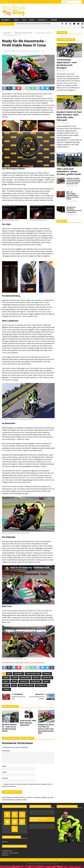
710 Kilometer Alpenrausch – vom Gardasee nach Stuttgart (67, 63)
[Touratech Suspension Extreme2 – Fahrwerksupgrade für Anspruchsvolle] (69, 159)
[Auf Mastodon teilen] (37, 88)
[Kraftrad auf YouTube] (74, 24)
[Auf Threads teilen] (52, 88)
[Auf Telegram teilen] (42, 88)
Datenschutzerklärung (47, 860)
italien (14, 677)
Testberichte (41, 685)
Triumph (6, 689)
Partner (54, 20)
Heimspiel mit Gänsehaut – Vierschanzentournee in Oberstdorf (73, 212)
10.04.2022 (8, 51)
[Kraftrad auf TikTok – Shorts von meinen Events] (82, 24)
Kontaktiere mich (77, 860)
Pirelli (6, 681)
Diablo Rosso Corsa (33, 674)
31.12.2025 (71, 204)
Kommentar (6, 751)
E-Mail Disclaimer (63, 860)
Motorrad (5, 20)
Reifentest (23, 681)
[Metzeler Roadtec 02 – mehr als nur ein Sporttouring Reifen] (10, 716)
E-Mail (4, 772)
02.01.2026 (71, 188)
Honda (6, 677)
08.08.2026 (61, 71)
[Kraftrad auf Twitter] (70, 24)
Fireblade (47, 674)
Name (4, 766)
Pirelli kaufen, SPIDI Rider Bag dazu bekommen (28, 723)
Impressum (34, 860)
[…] (75, 90)
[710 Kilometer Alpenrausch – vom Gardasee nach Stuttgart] (69, 50)
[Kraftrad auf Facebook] (62, 24)
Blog (24, 20)
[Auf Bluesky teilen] (47, 88)
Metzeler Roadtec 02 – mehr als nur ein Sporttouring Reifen (9, 727)
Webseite (5, 778)
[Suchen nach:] (71, 2)
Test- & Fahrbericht (35, 51)
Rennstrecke (35, 681)
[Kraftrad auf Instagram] (66, 24)
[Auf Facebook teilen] (4, 88)
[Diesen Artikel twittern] (9, 88)
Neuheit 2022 (47, 677)
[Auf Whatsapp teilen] (33, 88)
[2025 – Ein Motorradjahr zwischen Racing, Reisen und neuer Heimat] (61, 197)
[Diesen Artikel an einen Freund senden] (23, 88)
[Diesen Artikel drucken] (28, 88)
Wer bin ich (42, 20)
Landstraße (25, 677)
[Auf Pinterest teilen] (18, 88)
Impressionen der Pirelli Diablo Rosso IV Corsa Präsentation (23, 663)
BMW (9, 674)
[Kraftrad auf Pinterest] (78, 24)
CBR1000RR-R (18, 674)
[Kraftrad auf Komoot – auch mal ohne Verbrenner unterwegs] (82, 27)
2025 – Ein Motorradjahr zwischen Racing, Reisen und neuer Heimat (72, 198)
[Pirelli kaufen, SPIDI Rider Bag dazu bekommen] (28, 714)
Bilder (31, 20)
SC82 (13, 685)
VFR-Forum (5, 855)
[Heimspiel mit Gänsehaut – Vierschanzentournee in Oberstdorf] (61, 212)
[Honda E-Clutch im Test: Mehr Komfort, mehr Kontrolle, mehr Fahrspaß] (69, 102)
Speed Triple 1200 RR (26, 685)
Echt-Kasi (5, 842)
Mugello (36, 677)
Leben (16, 20)
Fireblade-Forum (7, 851)
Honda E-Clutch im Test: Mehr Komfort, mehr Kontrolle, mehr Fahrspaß (69, 116)
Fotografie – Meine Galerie (10, 853)
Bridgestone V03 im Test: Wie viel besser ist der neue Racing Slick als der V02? (46, 728)
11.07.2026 (61, 123)
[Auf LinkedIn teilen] (14, 88)
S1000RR (6, 685)
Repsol (46, 681)
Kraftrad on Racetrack (21, 51)
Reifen (14, 681)
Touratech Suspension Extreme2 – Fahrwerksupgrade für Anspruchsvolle (69, 172)
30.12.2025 (71, 217)
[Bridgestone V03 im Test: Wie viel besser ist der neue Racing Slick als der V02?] (46, 716)
